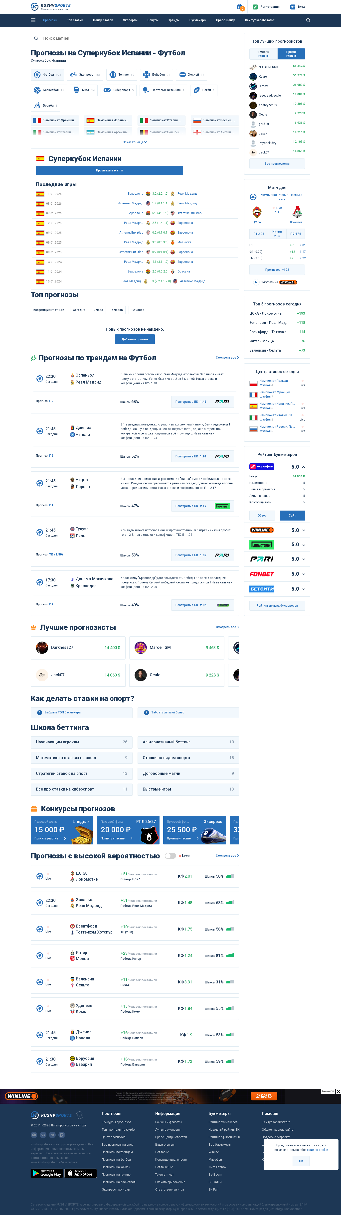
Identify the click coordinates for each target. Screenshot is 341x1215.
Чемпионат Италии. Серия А (277, 415)
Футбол (266, 385)
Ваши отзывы (164, 1144)
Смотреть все (226, 357)
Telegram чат (164, 1174)
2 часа (98, 310)
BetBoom (215, 1174)
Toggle (170, 856)
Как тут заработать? (260, 20)
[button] (239, 7)
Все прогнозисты (277, 163)
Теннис (126, 75)
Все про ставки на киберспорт (81, 789)
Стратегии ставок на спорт (81, 773)
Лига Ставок (217, 1167)
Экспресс (90, 75)
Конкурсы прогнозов (116, 1122)
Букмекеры (197, 20)
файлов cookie (317, 1150)
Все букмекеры (220, 1144)
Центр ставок (103, 20)
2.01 (303, 245)
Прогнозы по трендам (117, 1152)
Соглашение (164, 1167)
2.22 (303, 258)
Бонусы (153, 20)
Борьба (50, 106)
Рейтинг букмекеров (223, 1122)
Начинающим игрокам (81, 742)
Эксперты (130, 20)
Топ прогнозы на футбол (119, 1129)
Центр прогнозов (114, 1137)
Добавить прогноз (135, 339)
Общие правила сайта (278, 1129)
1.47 (303, 252)
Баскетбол (53, 90)
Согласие (162, 1152)
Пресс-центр (225, 20)
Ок (301, 1161)
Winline (214, 1152)
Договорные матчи (188, 773)
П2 (51, 401)
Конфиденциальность (171, 1159)
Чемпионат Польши (274, 381)
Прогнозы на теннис (116, 1174)
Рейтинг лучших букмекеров (277, 605)
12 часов (137, 310)
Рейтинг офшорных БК (224, 1137)
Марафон (215, 1159)
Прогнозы (50, 20)
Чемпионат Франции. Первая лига (277, 392)
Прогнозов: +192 (277, 269)
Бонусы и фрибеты (168, 1122)
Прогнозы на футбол (116, 1159)
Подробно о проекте (276, 1137)
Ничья (277, 234)
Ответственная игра (169, 1189)
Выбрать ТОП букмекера (60, 712)
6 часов (117, 310)
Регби (208, 90)
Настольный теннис (168, 90)
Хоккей (196, 75)
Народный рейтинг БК (224, 1129)
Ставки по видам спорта (188, 757)
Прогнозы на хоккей (116, 1167)
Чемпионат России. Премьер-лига (277, 426)
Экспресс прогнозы (116, 1189)
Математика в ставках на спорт (81, 757)
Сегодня (79, 310)
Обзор (262, 515)
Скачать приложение (170, 1182)
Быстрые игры (188, 789)
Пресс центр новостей (171, 1137)
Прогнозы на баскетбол (119, 1182)
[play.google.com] (47, 1173)
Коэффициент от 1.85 (48, 310)
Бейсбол (161, 75)
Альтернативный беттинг (188, 742)
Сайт (292, 515)
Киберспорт (123, 90)
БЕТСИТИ (215, 1182)
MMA (88, 90)
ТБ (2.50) (56, 554)
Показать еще (133, 142)
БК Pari (213, 1189)
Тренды (174, 20)
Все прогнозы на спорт (118, 1144)
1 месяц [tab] (263, 53)
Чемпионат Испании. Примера (277, 403)
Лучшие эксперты (167, 1129)
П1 (51, 505)
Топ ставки (75, 20)
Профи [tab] (291, 53)
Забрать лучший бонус (165, 712)
